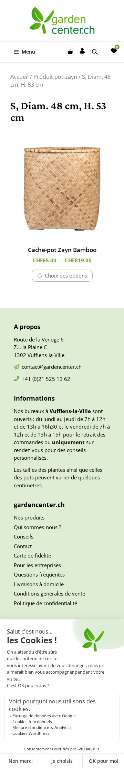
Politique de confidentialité (45, 603)
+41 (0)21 (34, 378)
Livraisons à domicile (39, 584)
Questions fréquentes (39, 574)
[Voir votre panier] (70, 51)
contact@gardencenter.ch (52, 366)
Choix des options (66, 275)
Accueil (19, 77)
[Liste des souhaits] (114, 51)
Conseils (23, 536)
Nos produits (29, 517)
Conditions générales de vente (49, 593)
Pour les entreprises (37, 565)
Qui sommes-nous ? (37, 527)
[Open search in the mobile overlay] (95, 52)
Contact (23, 546)
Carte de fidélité (32, 555)
